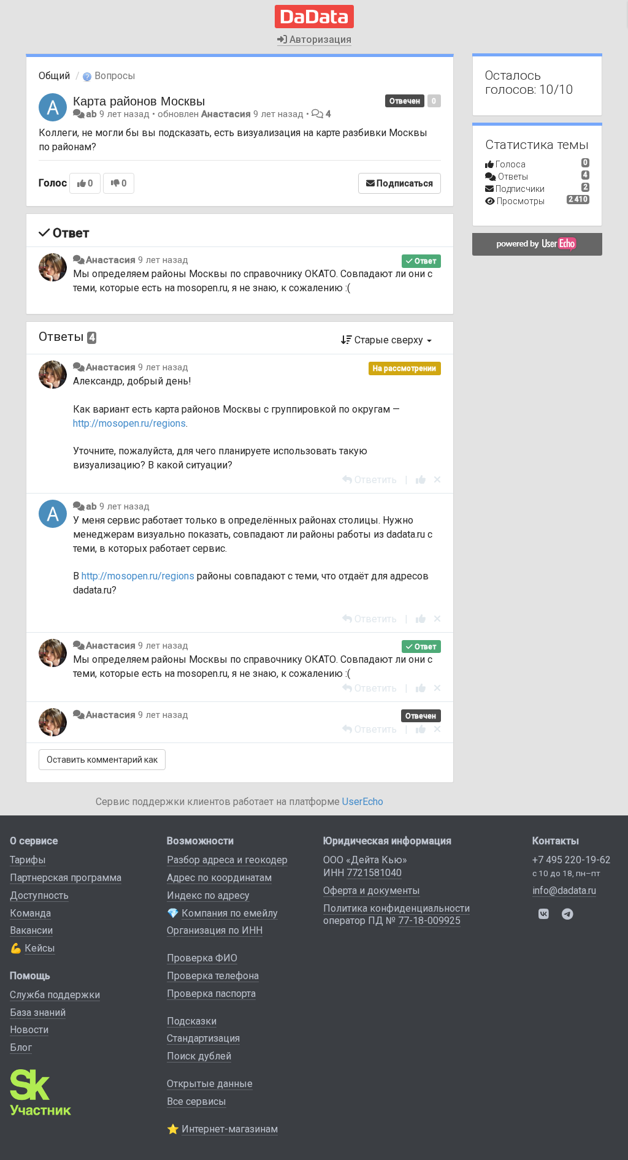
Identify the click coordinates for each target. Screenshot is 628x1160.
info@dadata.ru (564, 890)
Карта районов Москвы (139, 100)
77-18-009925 (429, 920)
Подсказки (191, 1021)
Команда (30, 913)
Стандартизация (203, 1038)
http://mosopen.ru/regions (129, 423)
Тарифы (28, 860)
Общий (54, 76)
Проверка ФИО (202, 958)
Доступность (39, 895)
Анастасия (226, 114)
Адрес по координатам (219, 877)
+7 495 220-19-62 (571, 860)
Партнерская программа (65, 877)
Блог (21, 1047)
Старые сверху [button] (389, 340)
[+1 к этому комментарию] (421, 480)
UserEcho (362, 801)
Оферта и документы (371, 890)
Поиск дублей (199, 1056)
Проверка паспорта (211, 993)
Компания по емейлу (230, 913)
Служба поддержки (55, 995)
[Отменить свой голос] (437, 480)
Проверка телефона (213, 976)
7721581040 (374, 873)
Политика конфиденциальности (396, 908)
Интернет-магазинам (230, 1129)
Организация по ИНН (214, 930)
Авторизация (319, 39)
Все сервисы (196, 1101)
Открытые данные (210, 1083)
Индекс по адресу (208, 895)
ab (91, 114)
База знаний (38, 1012)
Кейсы (40, 948)
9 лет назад (163, 259)
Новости (29, 1030)
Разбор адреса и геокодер (227, 860)
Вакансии (31, 930)
